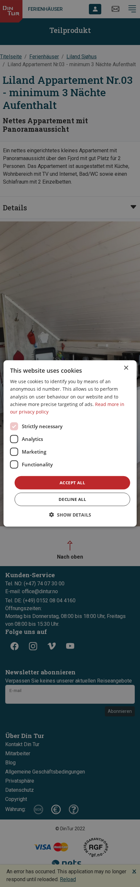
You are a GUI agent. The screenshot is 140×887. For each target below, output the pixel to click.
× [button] (125, 368)
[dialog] (70, 443)
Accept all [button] (72, 483)
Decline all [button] (72, 499)
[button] (70, 515)
